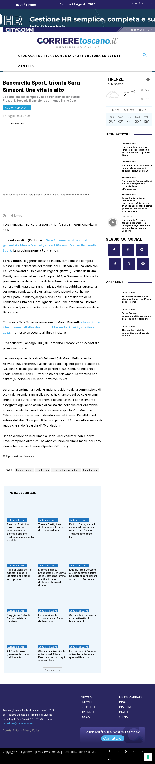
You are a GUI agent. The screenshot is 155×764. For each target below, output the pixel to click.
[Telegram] (139, 3)
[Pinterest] (69, 206)
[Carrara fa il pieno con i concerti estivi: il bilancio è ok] (83, 597)
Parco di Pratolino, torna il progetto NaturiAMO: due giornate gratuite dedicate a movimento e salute (20, 532)
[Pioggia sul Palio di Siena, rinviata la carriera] (21, 597)
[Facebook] (132, 3)
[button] (145, 55)
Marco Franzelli (24, 470)
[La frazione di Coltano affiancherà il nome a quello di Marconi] (83, 633)
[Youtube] (150, 3)
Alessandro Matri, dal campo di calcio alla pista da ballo (135, 333)
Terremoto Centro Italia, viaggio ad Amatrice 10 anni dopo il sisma (136, 299)
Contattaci (112, 738)
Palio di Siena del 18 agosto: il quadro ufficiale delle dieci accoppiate (19, 574)
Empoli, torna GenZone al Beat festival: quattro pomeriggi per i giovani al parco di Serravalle (83, 574)
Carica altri (51, 670)
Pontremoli (43, 470)
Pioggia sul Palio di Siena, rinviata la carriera (18, 618)
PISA (122, 702)
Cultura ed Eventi (17, 107)
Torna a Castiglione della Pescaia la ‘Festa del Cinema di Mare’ (51, 527)
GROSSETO (88, 707)
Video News (128, 293)
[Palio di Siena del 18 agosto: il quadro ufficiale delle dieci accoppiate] (21, 552)
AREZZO (86, 697)
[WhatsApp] (79, 206)
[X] (147, 3)
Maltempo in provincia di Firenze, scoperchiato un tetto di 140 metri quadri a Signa (136, 151)
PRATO (124, 712)
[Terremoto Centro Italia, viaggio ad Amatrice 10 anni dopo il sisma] (113, 297)
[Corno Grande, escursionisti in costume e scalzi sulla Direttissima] (113, 314)
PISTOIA (125, 707)
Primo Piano (129, 144)
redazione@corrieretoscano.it (19, 723)
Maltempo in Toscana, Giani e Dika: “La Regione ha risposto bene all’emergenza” (137, 185)
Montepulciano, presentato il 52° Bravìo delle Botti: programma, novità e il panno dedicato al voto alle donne (52, 577)
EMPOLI (86, 702)
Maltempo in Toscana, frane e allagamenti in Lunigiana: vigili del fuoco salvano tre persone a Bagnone (136, 225)
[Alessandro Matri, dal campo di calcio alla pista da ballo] (113, 331)
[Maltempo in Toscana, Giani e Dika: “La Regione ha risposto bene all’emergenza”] (113, 183)
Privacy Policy (30, 730)
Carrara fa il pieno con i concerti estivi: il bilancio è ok (83, 618)
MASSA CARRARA (131, 697)
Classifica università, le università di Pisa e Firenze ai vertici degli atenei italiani (51, 656)
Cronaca (127, 217)
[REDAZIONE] (6, 123)
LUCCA (85, 717)
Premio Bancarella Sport (66, 470)
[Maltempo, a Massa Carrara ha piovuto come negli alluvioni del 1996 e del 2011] (113, 166)
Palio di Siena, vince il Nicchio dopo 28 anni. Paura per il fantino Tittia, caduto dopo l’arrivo (82, 530)
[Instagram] (136, 3)
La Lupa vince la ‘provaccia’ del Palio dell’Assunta (50, 618)
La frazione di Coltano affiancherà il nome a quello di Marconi (82, 654)
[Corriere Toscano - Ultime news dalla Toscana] (77, 43)
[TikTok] (143, 3)
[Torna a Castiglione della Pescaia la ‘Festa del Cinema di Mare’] (52, 507)
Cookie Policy (11, 730)
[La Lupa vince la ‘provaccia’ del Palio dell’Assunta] (52, 597)
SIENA (123, 717)
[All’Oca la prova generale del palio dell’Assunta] (21, 633)
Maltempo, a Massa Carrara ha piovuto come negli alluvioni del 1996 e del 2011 (137, 168)
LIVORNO (87, 712)
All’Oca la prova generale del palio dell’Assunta (18, 654)
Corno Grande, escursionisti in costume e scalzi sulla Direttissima (136, 316)
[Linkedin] (88, 206)
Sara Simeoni (90, 470)
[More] (97, 206)
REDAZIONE (17, 123)
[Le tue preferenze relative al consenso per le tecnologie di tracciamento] (148, 757)
